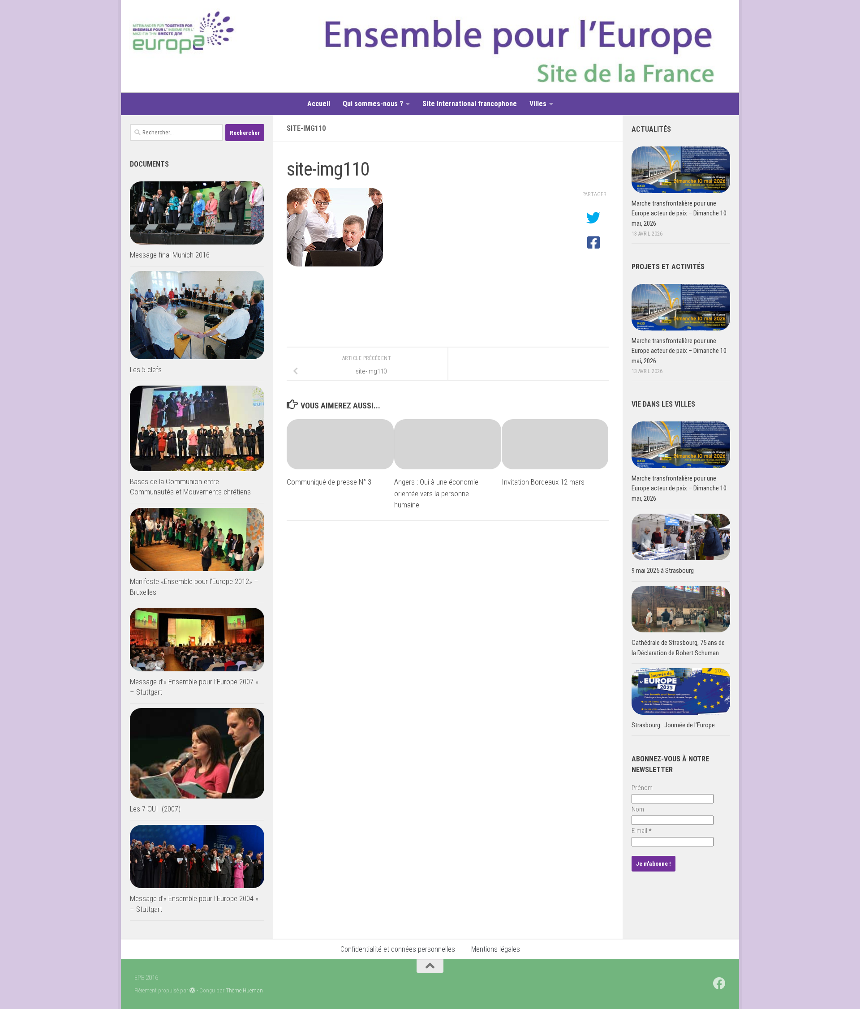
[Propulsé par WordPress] (192, 990)
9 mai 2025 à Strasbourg (663, 571)
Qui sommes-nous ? (373, 103)
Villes (537, 103)
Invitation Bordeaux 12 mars (543, 481)
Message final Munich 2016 (170, 254)
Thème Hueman (244, 990)
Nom (638, 809)
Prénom (642, 788)
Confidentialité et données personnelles (397, 949)
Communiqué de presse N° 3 (329, 481)
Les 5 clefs (146, 369)
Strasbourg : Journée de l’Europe (673, 725)
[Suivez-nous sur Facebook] (719, 983)
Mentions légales (495, 949)
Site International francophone (469, 103)
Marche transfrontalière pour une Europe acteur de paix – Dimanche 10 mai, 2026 (679, 213)
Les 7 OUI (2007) (155, 808)
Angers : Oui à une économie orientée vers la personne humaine (436, 493)
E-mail (642, 831)
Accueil (318, 103)
